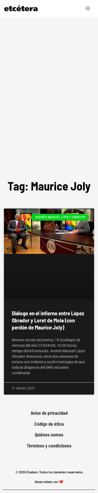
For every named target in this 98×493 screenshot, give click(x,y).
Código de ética (49, 424)
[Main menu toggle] (88, 8)
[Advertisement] (49, 113)
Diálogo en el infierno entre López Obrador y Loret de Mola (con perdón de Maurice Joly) (48, 320)
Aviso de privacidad (49, 413)
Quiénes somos (49, 435)
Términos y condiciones (49, 446)
